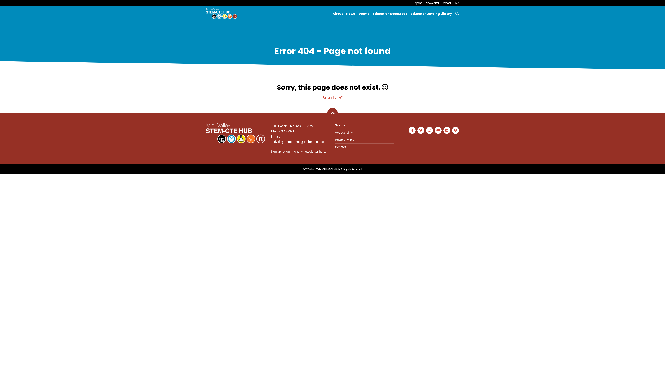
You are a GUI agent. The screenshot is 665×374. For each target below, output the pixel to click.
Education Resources (390, 13)
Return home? (333, 97)
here (322, 151)
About (338, 13)
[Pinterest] (455, 130)
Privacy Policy (344, 140)
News (350, 13)
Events (363, 13)
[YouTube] (438, 130)
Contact (446, 3)
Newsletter (432, 3)
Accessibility (344, 132)
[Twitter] (420, 130)
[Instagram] (429, 130)
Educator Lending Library (431, 13)
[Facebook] (412, 130)
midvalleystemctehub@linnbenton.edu (297, 142)
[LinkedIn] (446, 130)
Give (456, 3)
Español (418, 3)
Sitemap (341, 125)
